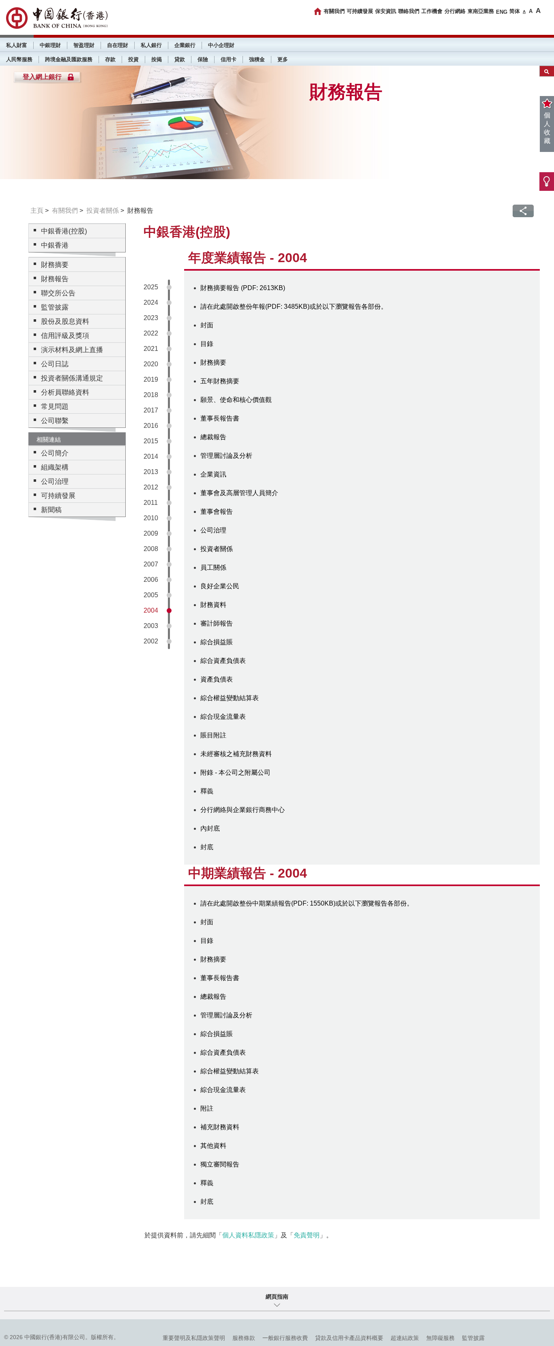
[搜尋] (547, 71)
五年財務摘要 (219, 381)
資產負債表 (216, 679)
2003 (151, 625)
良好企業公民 (219, 586)
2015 (151, 441)
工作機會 (431, 11)
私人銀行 (151, 45)
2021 (151, 348)
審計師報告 (216, 623)
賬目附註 (213, 735)
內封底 (210, 828)
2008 (151, 548)
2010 (151, 518)
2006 (151, 579)
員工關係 (213, 567)
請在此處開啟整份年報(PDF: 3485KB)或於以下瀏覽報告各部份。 (293, 306)
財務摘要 (213, 362)
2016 (151, 425)
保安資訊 (385, 11)
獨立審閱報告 (219, 1164)
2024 (151, 302)
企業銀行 (184, 45)
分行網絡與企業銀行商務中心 (242, 809)
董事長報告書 (219, 418)
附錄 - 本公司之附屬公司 (235, 772)
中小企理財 (221, 45)
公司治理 (213, 530)
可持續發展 (360, 11)
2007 (151, 564)
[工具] (546, 181)
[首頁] (318, 11)
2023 (151, 317)
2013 (151, 471)
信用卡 (228, 59)
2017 (151, 410)
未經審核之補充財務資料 (236, 753)
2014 (151, 456)
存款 (110, 59)
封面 (206, 325)
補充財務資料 (219, 1127)
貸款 (179, 59)
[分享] (523, 211)
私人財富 (16, 45)
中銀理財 (50, 45)
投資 (133, 59)
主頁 (36, 210)
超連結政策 (405, 1338)
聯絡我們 (408, 11)
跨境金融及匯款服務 (68, 59)
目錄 (206, 343)
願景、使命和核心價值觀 (236, 399)
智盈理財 (83, 45)
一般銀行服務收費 (285, 1338)
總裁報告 (213, 437)
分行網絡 (455, 11)
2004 (151, 610)
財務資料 (213, 604)
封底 (206, 847)
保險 (203, 59)
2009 (151, 533)
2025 (151, 287)
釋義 (206, 791)
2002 (151, 641)
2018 (151, 394)
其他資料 (213, 1145)
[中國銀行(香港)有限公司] (57, 18)
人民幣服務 (19, 59)
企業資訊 (213, 474)
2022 (151, 333)
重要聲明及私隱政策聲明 (194, 1338)
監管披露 (473, 1338)
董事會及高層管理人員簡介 (239, 492)
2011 (151, 502)
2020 (151, 364)
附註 (206, 1108)
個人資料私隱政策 (248, 1235)
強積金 (257, 59)
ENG (501, 12)
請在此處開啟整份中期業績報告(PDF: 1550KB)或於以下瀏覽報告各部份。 (306, 903)
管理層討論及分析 (226, 455)
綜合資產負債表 (223, 660)
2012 (151, 487)
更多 (282, 59)
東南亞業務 (481, 11)
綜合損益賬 (216, 642)
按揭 (156, 59)
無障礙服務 (440, 1338)
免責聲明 (307, 1235)
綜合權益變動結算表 (229, 697)
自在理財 (117, 45)
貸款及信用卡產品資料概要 (349, 1338)
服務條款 (243, 1338)
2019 (151, 379)
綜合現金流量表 (223, 716)
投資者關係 (102, 210)
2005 (151, 595)
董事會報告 (216, 511)
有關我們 (334, 11)
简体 (514, 11)
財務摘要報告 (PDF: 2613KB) (242, 287)
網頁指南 (277, 1296)
